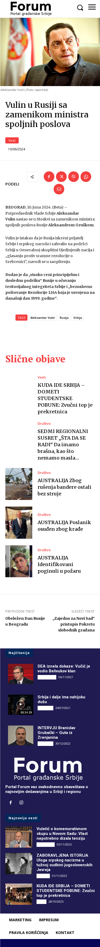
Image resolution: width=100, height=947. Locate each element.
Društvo (44, 423)
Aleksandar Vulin (42, 318)
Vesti (12, 140)
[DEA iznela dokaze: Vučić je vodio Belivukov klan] (20, 674)
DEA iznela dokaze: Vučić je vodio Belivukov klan (64, 668)
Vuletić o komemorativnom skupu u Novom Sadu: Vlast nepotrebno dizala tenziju (62, 833)
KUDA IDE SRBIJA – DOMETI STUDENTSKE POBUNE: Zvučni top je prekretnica (65, 398)
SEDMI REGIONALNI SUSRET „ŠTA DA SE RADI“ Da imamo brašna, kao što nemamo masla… (63, 444)
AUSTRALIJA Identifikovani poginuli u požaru (59, 564)
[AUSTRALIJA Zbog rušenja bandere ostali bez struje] (18, 484)
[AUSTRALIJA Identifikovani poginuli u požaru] (18, 561)
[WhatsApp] (86, 176)
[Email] (59, 189)
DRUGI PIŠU (47, 677)
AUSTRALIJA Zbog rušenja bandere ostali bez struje (64, 487)
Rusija (64, 318)
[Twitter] (61, 176)
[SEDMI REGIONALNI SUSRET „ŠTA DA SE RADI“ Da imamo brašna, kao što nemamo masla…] (18, 438)
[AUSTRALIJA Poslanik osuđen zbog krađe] (18, 523)
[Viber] (73, 176)
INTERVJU (45, 708)
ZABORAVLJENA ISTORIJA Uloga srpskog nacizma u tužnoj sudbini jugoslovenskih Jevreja (65, 862)
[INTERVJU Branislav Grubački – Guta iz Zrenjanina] (20, 735)
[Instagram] (21, 803)
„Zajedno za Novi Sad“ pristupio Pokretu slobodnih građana (74, 624)
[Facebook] (49, 176)
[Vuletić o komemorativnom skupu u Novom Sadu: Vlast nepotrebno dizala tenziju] (18, 837)
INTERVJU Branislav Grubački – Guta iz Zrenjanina (56, 732)
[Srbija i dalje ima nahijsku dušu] (20, 705)
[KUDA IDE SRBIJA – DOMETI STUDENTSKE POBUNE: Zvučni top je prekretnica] (18, 392)
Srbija (77, 318)
